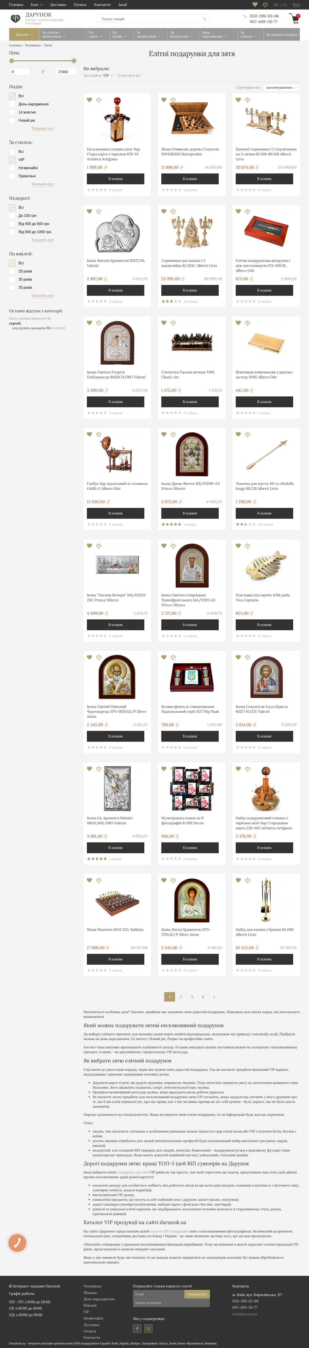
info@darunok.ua (244, 1314)
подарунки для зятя (133, 1172)
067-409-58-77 (263, 21)
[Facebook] (137, 1328)
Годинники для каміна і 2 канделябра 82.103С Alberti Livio (189, 263)
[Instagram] (148, 1328)
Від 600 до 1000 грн (35, 232)
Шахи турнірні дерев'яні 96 (30, 318)
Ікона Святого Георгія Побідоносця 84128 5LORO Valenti (116, 374)
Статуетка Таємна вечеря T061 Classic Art (187, 374)
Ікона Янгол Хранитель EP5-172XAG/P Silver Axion (186, 932)
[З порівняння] (98, 101)
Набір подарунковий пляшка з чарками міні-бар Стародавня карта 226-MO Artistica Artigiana (264, 823)
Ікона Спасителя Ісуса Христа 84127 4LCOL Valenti (262, 709)
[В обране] (90, 101)
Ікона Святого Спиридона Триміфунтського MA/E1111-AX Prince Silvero (188, 600)
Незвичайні (28, 168)
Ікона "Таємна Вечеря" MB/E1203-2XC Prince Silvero (117, 597)
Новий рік (27, 120)
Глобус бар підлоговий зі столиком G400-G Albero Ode (117, 486)
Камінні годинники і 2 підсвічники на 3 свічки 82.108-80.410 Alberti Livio (266, 154)
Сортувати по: (248, 87)
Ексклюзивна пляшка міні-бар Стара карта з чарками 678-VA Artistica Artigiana (113, 154)
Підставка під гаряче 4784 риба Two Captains (263, 597)
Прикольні (27, 176)
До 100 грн (27, 216)
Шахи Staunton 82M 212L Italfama (115, 929)
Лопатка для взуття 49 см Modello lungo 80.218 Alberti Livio (265, 486)
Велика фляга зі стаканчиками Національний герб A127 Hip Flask (190, 709)
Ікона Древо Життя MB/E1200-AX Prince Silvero (190, 486)
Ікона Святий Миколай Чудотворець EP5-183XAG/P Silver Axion (116, 711)
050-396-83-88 (264, 16)
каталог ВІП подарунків (169, 1231)
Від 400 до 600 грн (34, 224)
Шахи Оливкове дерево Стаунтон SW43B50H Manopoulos (190, 151)
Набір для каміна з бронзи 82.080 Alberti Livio (265, 932)
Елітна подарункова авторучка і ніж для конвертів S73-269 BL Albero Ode (263, 265)
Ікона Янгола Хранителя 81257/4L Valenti (116, 263)
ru (276, 5)
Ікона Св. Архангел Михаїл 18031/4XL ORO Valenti (110, 820)
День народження (34, 104)
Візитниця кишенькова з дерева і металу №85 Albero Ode (264, 374)
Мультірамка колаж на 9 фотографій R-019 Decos (182, 820)
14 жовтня (27, 112)
